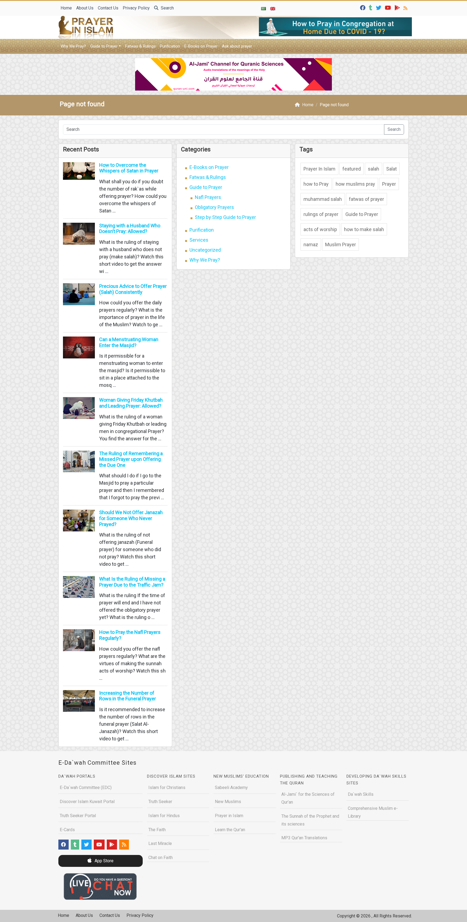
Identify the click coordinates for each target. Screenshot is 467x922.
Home (66, 8)
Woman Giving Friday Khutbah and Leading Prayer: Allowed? (131, 403)
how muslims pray (355, 184)
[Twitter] (379, 7)
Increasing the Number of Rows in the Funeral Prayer (127, 696)
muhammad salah (322, 199)
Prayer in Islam (229, 815)
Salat (391, 169)
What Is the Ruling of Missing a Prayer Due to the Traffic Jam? (132, 582)
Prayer (389, 184)
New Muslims (228, 801)
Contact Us (108, 8)
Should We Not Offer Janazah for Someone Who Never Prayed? (131, 518)
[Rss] (406, 7)
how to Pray (316, 184)
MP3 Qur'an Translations (304, 837)
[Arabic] (263, 8)
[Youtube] (388, 7)
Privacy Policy (136, 8)
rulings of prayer (320, 214)
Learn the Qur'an (230, 829)
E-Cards (67, 829)
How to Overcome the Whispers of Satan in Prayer (128, 168)
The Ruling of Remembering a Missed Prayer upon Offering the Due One (131, 459)
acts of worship (320, 229)
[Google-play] (398, 7)
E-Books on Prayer (201, 46)
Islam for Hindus (164, 815)
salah (373, 169)
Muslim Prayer (340, 244)
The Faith (157, 829)
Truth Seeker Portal (78, 815)
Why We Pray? (73, 46)
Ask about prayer (237, 46)
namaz (310, 244)
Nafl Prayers (208, 197)
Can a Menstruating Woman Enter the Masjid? (128, 342)
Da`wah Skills (360, 794)
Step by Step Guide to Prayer (225, 217)
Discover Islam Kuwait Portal (87, 801)
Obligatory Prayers (214, 207)
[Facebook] (363, 7)
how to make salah (364, 229)
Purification (170, 46)
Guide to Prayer (104, 46)
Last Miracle (160, 843)
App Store (104, 860)
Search (167, 8)
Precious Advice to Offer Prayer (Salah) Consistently (133, 289)
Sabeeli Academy (231, 787)
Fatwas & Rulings (140, 46)
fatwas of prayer (366, 199)
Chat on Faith (160, 857)
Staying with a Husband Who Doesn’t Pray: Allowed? (129, 228)
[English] (272, 8)
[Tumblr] (371, 7)
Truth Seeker (160, 801)
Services (198, 240)
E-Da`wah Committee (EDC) (86, 787)
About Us (85, 8)
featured (351, 169)
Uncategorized (205, 250)
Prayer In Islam (319, 169)
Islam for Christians (166, 787)
